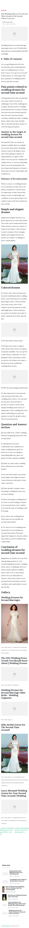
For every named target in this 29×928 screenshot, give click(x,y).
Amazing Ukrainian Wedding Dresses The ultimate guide (15, 872)
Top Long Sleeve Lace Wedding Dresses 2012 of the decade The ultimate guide (17, 903)
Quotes (3, 10)
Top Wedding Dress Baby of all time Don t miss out (18, 880)
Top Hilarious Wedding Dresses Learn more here (17, 895)
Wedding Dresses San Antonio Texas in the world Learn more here (17, 912)
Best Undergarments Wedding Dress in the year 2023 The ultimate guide (15, 888)
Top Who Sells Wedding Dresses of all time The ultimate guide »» (22, 830)
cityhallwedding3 (5, 926)
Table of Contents (12, 59)
